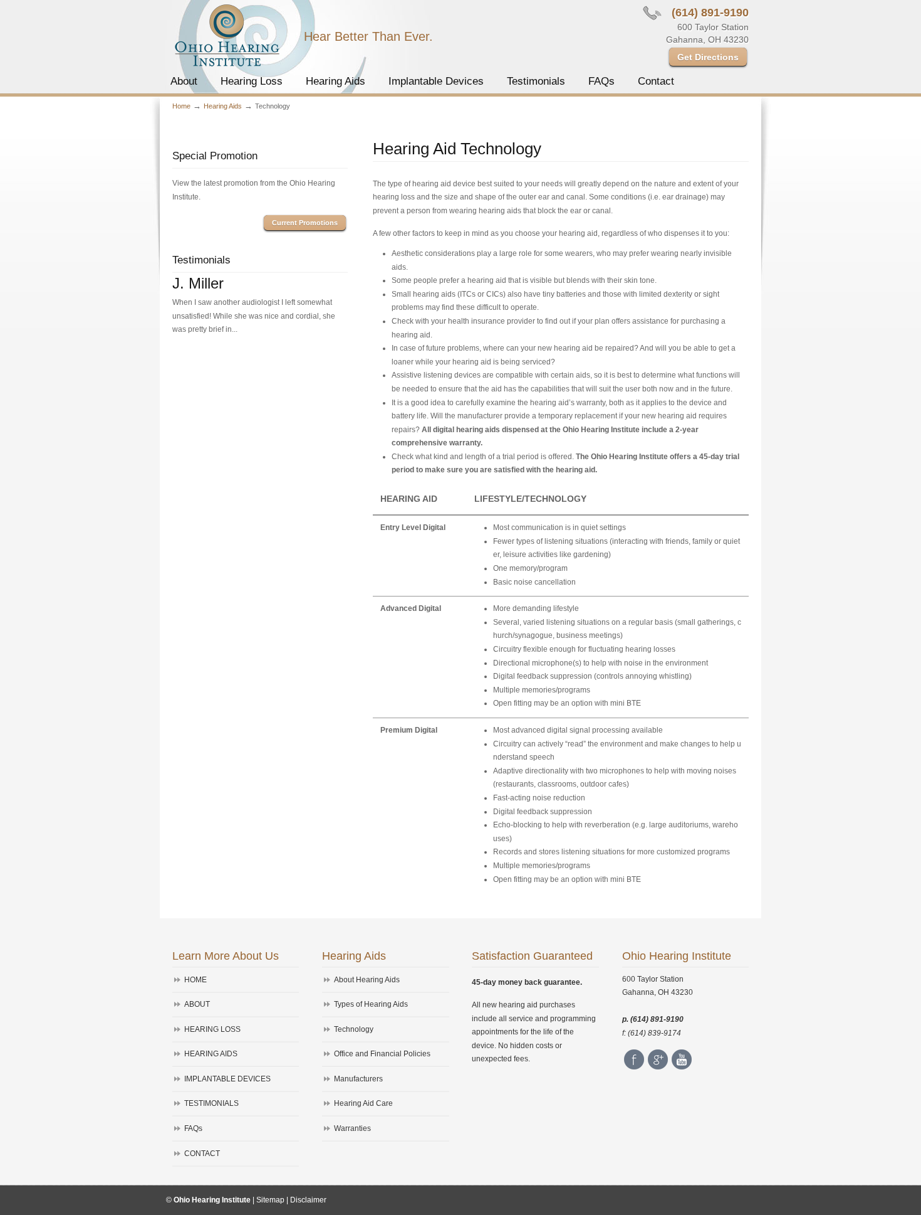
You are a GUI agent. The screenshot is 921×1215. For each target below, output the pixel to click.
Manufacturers (358, 1078)
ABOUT (197, 1004)
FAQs (193, 1128)
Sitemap (270, 1200)
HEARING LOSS (212, 1029)
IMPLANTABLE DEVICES (227, 1078)
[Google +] (658, 1067)
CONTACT (202, 1153)
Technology (353, 1029)
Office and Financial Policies (382, 1053)
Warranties (352, 1128)
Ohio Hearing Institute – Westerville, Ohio (226, 35)
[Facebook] (634, 1067)
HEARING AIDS (210, 1053)
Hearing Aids (223, 106)
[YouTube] (682, 1067)
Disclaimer (308, 1200)
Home (181, 106)
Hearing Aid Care (363, 1103)
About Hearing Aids (367, 979)
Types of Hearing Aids (371, 1004)
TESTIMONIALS (211, 1103)
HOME (195, 979)
